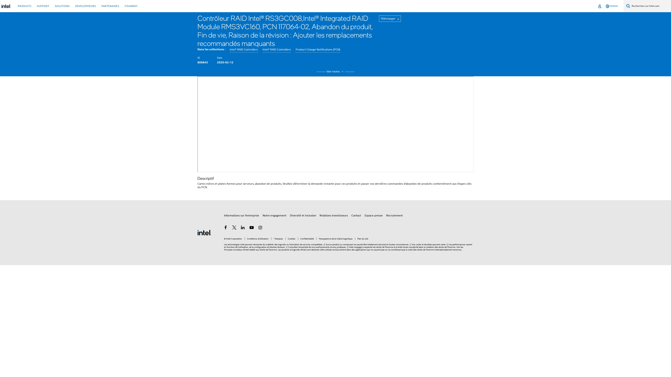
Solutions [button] (62, 6)
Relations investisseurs (334, 215)
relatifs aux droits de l (259, 249)
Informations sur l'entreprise (241, 215)
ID (198, 57)
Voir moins (333, 71)
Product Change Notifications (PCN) (318, 49)
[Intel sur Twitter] (234, 228)
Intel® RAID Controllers (244, 49)
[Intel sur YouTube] (252, 228)
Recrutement (394, 215)
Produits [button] (24, 6)
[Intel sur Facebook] (226, 228)
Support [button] (43, 6)
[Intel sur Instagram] (260, 228)
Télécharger (388, 18)
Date (219, 57)
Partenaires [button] (110, 6)
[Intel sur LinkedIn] (243, 228)
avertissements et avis (325, 247)
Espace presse (374, 215)
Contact (356, 215)
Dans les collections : (211, 49)
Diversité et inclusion (303, 215)
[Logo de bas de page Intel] (204, 232)
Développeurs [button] (85, 6)
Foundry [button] (131, 6)
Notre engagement (274, 215)
